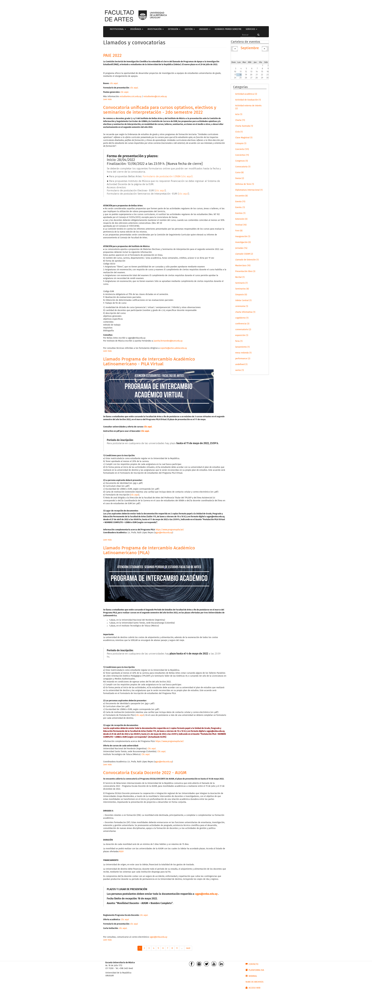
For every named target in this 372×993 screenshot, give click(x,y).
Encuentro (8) (241, 196)
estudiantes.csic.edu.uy (130, 97)
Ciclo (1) (239, 132)
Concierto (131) (242, 149)
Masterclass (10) (243, 266)
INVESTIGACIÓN (154, 29)
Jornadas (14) (241, 248)
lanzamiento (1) (242, 347)
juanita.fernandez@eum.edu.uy (168, 341)
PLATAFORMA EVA (256, 970)
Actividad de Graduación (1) (248, 100)
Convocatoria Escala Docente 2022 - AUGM (145, 773)
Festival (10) (241, 225)
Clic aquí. (152, 749)
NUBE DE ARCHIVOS (254, 982)
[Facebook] (191, 964)
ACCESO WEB (254, 988)
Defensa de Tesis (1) (244, 184)
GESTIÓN (189, 29)
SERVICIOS (251, 29)
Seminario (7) (241, 283)
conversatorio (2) (243, 330)
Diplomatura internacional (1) (249, 190)
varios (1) (239, 370)
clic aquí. (114, 83)
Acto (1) (238, 114)
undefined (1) (241, 364)
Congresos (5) (241, 161)
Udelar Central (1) (243, 300)
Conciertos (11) (242, 155)
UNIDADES (204, 29)
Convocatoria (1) (242, 167)
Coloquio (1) (240, 143)
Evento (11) (240, 202)
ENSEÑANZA (136, 29)
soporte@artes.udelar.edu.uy (173, 348)
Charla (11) (240, 120)
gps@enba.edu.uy (164, 533)
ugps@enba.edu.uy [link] (136, 338)
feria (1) (239, 341)
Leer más (107, 99)
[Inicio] (119, 16)
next (188, 948)
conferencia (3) (242, 324)
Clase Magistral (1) (243, 138)
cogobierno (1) (241, 318)
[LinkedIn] (221, 964)
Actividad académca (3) (246, 94)
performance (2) (242, 359)
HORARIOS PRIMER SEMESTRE (228, 29)
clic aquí (160, 190)
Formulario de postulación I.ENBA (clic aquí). (168, 176)
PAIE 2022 (112, 55)
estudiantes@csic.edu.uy (155, 97)
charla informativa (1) (245, 312)
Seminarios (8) (242, 289)
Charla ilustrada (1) (244, 126)
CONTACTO (253, 964)
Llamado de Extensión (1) (247, 260)
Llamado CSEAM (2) (244, 254)
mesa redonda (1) (243, 353)
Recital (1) (240, 277)
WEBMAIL (253, 976)
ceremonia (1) (241, 306)
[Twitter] (206, 964)
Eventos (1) (240, 213)
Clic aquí (148, 427)
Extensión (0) (241, 219)
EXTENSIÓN (173, 29)
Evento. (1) (240, 207)
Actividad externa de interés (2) (248, 107)
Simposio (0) (241, 295)
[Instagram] (199, 964)
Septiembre (250, 48)
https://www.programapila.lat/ (170, 530)
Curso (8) (239, 173)
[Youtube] (214, 964)
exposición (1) (241, 335)
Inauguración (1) (242, 236)
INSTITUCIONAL (117, 29)
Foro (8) (239, 231)
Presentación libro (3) (245, 271)
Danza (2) (239, 178)
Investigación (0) (243, 242)
